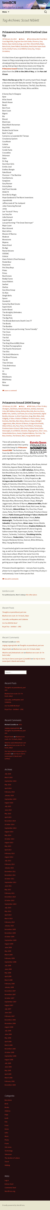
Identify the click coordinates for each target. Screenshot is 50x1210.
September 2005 (10, 1056)
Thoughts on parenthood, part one (14, 612)
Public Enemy (24, 428)
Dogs (6, 1114)
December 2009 (10, 929)
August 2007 (9, 1005)
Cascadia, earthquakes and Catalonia (15, 619)
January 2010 (9, 926)
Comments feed (10, 1188)
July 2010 (8, 908)
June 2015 (8, 810)
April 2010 (8, 915)
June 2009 (8, 947)
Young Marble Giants (33, 436)
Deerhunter (37, 414)
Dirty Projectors (22, 416)
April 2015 (8, 817)
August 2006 (9, 1027)
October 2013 (9, 839)
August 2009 (9, 944)
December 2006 (10, 1020)
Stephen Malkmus (28, 433)
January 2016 (9, 795)
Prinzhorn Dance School (10, 428)
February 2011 (10, 893)
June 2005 (8, 1067)
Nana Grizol (6, 46)
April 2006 (8, 1041)
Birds (6, 1104)
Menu (4, 12)
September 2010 (10, 904)
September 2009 (10, 940)
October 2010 (9, 900)
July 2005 (8, 1063)
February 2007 (10, 1016)
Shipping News (33, 431)
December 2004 (10, 1085)
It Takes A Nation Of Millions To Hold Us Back (24, 418)
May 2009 (8, 951)
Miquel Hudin (6, 649)
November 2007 (10, 994)
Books (7, 1107)
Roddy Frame (12, 49)
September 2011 (10, 882)
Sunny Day (31, 49)
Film (6, 1122)
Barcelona (8, 1100)
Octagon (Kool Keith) (36, 423)
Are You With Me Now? (9, 623)
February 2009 (10, 958)
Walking (7, 1165)
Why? (23, 436)
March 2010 (8, 918)
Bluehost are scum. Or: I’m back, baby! (15, 616)
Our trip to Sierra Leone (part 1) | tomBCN (16, 659)
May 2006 (8, 1038)
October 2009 (9, 937)
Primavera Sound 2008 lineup (21, 402)
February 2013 (10, 853)
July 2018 (8, 774)
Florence (36, 41)
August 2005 (9, 1060)
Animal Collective (24, 409)
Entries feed (9, 1184)
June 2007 (8, 1012)
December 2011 (10, 871)
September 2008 (10, 962)
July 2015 (8, 806)
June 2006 (8, 1034)
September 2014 (10, 828)
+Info (18, 642)
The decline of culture (12, 1158)
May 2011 (8, 889)
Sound (19, 433)
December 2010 (10, 897)
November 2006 (10, 1023)
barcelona (32, 39)
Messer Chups (30, 421)
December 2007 (10, 991)
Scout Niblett (22, 49)
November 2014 (10, 821)
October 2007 (9, 998)
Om (14, 426)
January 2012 (9, 868)
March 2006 (8, 1045)
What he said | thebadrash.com (13, 653)
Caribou (14, 414)
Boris (42, 411)
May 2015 (8, 814)
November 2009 (10, 933)
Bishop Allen (25, 411)
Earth (6, 1118)
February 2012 (10, 864)
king (20, 44)
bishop (18, 411)
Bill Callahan (11, 411)
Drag (30, 416)
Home (7, 1129)
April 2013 (8, 850)
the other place (31, 595)
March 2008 (8, 980)
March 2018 (8, 777)
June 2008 (8, 969)
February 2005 (10, 1081)
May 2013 (8, 846)
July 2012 (8, 861)
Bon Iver (37, 411)
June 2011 (8, 886)
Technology (9, 1151)
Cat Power (20, 414)
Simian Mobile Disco (9, 433)
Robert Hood (34, 428)
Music (23, 39)
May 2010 (8, 911)
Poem (7, 1143)
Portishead (38, 426)
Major (42, 44)
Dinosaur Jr (12, 416)
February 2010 (10, 922)
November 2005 (10, 1049)
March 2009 (8, 955)
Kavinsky (5, 421)
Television (8, 1154)
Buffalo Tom (6, 414)
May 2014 (8, 835)
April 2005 (8, 1074)
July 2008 (8, 965)
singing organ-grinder (9, 645)
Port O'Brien (29, 426)
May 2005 (8, 1070)
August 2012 (9, 857)
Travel (7, 1162)
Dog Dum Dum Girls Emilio (23, 41)
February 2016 (10, 792)
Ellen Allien (36, 416)
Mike (13, 423)
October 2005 (9, 1052)
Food (6, 1125)
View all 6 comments (11, 579)
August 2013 (9, 842)
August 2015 (9, 803)
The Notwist (17, 436)
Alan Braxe (13, 409)
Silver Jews (43, 431)
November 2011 (10, 875)
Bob (31, 411)
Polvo (22, 426)
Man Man (12, 421)
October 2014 (9, 824)
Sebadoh (24, 431)
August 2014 (9, 832)
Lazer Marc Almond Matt (31, 44)
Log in (7, 1180)
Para (17, 426)
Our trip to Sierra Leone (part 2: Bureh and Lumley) (15, 756)
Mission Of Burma (22, 423)
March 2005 (8, 1078)
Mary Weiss (20, 421)
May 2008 (8, 973)
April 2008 (8, 976)
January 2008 (9, 987)
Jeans (42, 418)
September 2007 (10, 1002)
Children (7, 1111)
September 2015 (10, 799)
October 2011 (9, 879)
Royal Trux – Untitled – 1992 (11, 627)
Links (6, 1133)
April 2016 (8, 788)
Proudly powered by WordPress (13, 1205)
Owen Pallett (15, 46)
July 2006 (8, 1031)
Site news (8, 1147)
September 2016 (10, 781)
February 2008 (10, 984)
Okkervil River (7, 426)
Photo (7, 1140)
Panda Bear (24, 46)
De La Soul (28, 414)
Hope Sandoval (13, 44)
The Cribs (38, 433)
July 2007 (8, 1009)
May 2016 (8, 785)
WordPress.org (10, 1191)
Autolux (33, 409)
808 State (32, 406)
